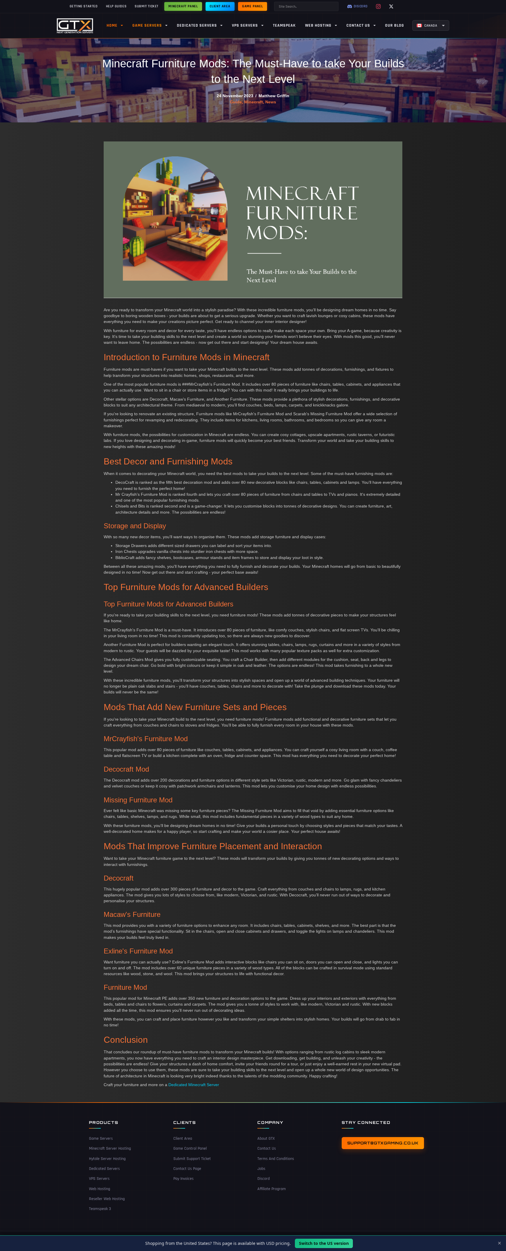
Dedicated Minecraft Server (193, 1084)
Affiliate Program (271, 1189)
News (270, 102)
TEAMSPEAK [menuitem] (284, 25)
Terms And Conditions (275, 1158)
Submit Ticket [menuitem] (146, 6)
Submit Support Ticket (192, 1158)
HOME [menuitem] (112, 25)
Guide (236, 102)
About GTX (266, 1138)
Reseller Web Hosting (107, 1199)
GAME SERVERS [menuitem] (147, 25)
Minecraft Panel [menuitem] (183, 6)
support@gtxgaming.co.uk (382, 1143)
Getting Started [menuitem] (84, 6)
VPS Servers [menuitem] (245, 25)
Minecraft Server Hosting (110, 1148)
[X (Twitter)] (391, 6)
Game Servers (101, 1138)
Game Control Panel (190, 1148)
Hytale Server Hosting (107, 1158)
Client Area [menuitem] (220, 6)
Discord (263, 1179)
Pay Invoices (183, 1179)
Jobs (261, 1168)
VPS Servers (99, 1179)
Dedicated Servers (104, 1168)
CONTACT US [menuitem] (358, 25)
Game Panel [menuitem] (252, 6)
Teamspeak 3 (100, 1209)
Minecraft (253, 102)
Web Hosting (99, 1189)
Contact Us (266, 1148)
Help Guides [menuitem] (116, 6)
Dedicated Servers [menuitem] (197, 25)
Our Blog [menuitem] (394, 25)
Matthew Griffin (274, 95)
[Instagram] (378, 6)
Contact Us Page (187, 1168)
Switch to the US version (324, 1243)
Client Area (182, 1138)
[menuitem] (430, 25)
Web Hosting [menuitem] (318, 25)
